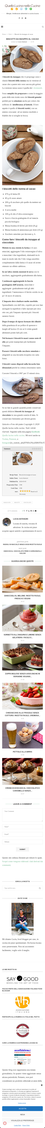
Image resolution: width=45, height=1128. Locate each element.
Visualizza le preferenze (22, 1120)
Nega (22, 1114)
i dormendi (37, 88)
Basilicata (7, 502)
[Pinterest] (25, 18)
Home (4, 34)
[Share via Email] (35, 511)
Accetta (22, 1109)
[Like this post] (24, 511)
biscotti (17, 502)
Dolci (10, 34)
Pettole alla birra (22, 752)
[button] (42, 1085)
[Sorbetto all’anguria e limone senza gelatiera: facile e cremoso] (22, 618)
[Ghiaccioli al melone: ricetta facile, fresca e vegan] (22, 579)
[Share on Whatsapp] (33, 511)
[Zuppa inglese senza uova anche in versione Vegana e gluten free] (22, 657)
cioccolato (27, 502)
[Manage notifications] (5, 1123)
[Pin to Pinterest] (31, 511)
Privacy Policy (26, 1125)
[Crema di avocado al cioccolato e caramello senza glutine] (22, 771)
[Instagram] (22, 18)
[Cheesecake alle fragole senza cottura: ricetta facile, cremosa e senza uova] (22, 696)
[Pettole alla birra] (22, 735)
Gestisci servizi (22, 1103)
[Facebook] (19, 18)
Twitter (5, 439)
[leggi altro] (22, 919)
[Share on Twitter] (29, 511)
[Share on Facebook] (26, 511)
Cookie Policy (17, 1125)
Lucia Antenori (22, 42)
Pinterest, (13, 439)
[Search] (43, 27)
